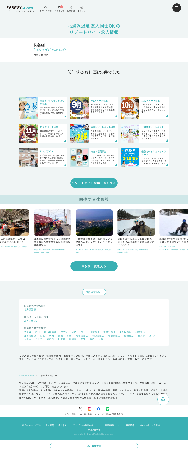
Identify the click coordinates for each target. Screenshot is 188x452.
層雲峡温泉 (114, 336)
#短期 (23, 246)
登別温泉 (129, 336)
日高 (42, 336)
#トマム (120, 249)
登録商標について (113, 425)
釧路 (74, 332)
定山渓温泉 (30, 336)
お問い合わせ (94, 429)
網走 (51, 336)
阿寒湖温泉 (82, 336)
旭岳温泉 (140, 332)
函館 (92, 339)
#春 (77, 252)
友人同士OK (58, 49)
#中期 (119, 252)
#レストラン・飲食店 (10, 246)
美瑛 (60, 336)
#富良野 (162, 246)
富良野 (141, 336)
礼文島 (61, 339)
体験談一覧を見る (94, 266)
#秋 (47, 252)
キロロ (50, 339)
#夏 (42, 252)
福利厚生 (62, 425)
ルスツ (152, 336)
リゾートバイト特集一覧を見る (94, 183)
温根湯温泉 (50, 332)
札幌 (101, 339)
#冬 (125, 252)
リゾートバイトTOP (27, 375)
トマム (27, 339)
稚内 (83, 332)
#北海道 (46, 249)
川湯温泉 (94, 332)
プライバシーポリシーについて (86, 425)
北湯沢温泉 (41, 49)
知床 (83, 339)
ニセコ (38, 339)
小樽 (69, 336)
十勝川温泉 (109, 332)
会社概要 (50, 425)
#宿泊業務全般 (57, 249)
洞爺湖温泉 (98, 336)
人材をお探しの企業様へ (150, 425)
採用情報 (130, 425)
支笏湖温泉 (125, 332)
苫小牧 (64, 332)
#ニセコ (79, 249)
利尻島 (72, 339)
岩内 (37, 332)
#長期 (36, 252)
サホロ (27, 332)
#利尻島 (37, 249)
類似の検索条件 (93, 292)
